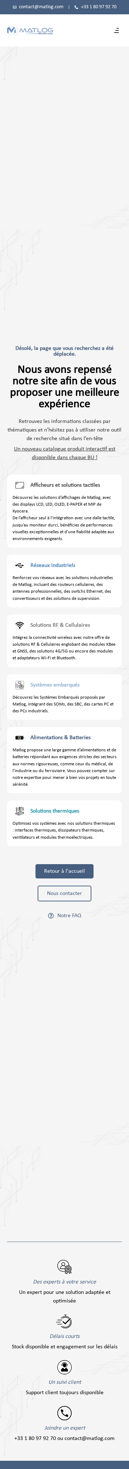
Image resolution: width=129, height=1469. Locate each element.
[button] (116, 30)
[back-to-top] (120, 1459)
